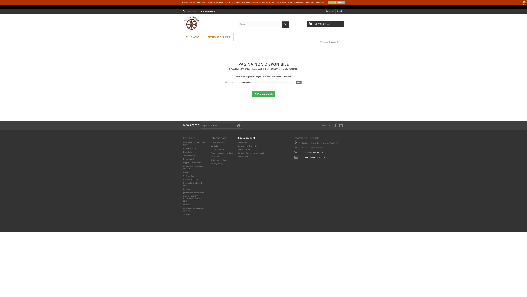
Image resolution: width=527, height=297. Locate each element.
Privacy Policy (217, 164)
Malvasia (187, 205)
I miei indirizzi (244, 149)
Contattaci (330, 11)
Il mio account (246, 138)
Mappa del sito (336, 42)
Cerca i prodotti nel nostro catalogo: (239, 82)
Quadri (186, 172)
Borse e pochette (190, 159)
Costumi (186, 189)
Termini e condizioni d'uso (222, 153)
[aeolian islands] (208, 23)
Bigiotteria (187, 152)
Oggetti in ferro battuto (193, 163)
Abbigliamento (189, 148)
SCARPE (187, 214)
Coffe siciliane (189, 176)
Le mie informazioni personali (251, 153)
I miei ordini (243, 142)
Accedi (339, 11)
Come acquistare (218, 149)
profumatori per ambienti (193, 193)
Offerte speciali (217, 142)
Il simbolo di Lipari (218, 37)
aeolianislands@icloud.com (315, 157)
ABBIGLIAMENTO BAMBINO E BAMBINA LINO (192, 198)
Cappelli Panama (190, 179)
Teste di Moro (189, 156)
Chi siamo (192, 37)
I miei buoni (243, 157)
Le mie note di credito (247, 146)
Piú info (341, 3)
